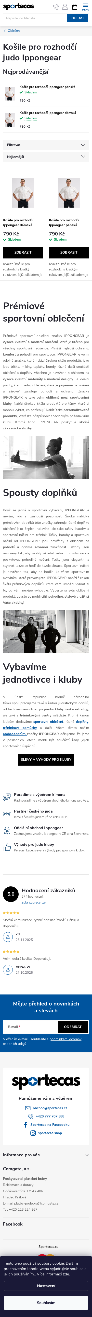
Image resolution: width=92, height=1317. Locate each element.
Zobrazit (23, 252)
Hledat (77, 18)
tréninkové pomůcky (20, 727)
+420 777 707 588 (50, 1116)
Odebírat (73, 1027)
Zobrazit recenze (34, 902)
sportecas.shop (50, 1133)
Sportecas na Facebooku (49, 1124)
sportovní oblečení (48, 721)
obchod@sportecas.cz (50, 1108)
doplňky (82, 721)
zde (66, 1274)
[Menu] (85, 6)
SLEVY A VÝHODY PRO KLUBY (46, 759)
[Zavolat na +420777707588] (56, 7)
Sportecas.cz (48, 1246)
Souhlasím (46, 1303)
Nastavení (46, 1286)
